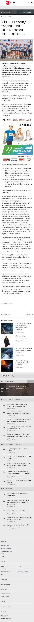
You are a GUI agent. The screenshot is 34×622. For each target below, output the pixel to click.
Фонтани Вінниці (5, 593)
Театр (19, 566)
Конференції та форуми (24, 571)
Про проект (4, 615)
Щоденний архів (5, 606)
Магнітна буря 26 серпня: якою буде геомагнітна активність (23, 362)
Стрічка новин (5, 545)
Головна (3, 16)
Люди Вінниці (5, 596)
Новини (9, 16)
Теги (2, 556)
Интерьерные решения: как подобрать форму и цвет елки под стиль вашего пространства (18, 502)
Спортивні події (5, 571)
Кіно (2, 566)
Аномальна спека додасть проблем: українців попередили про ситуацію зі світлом (18, 473)
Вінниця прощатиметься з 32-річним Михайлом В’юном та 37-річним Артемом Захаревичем (19, 436)
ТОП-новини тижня (6, 551)
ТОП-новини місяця (6, 554)
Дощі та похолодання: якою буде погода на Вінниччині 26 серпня (24, 350)
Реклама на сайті (6, 618)
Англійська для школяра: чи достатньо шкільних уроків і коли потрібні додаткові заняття (14, 388)
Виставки (4, 569)
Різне (2, 574)
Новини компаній (6, 548)
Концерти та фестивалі (24, 569)
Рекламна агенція (6, 584)
